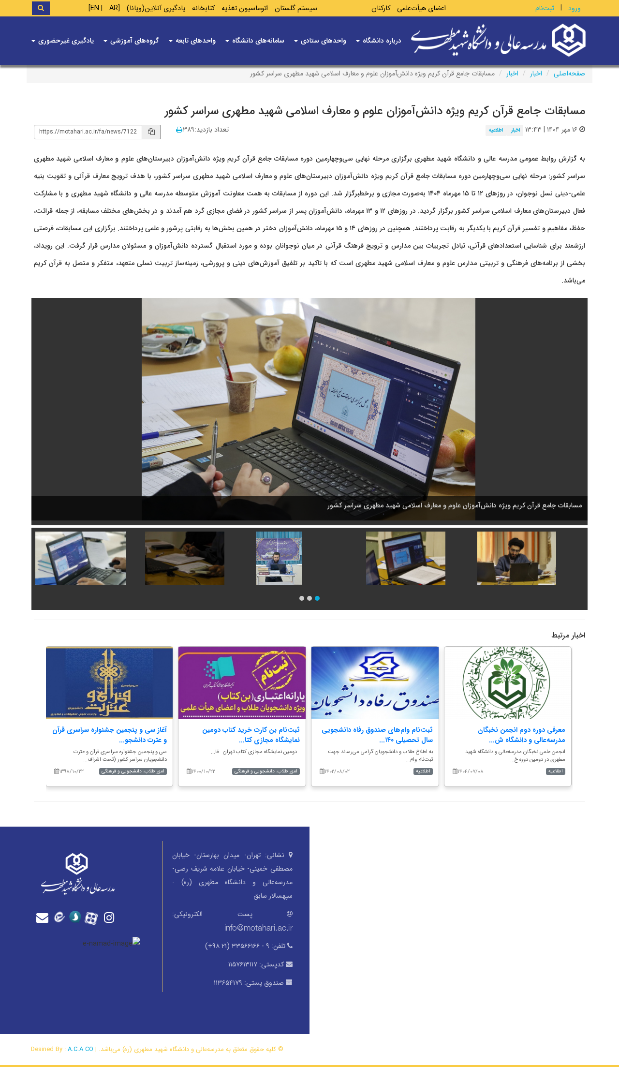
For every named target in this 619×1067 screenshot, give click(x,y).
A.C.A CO (80, 1049)
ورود (574, 8)
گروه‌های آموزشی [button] (133, 40)
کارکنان (380, 8)
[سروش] (77, 917)
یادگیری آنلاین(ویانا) (156, 8)
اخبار (536, 73)
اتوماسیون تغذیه (244, 8)
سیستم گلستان (296, 8)
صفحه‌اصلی (569, 73)
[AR (114, 8)
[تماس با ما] (44, 917)
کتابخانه (203, 8)
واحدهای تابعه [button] (195, 40)
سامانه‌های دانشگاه (257, 40)
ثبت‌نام (544, 8)
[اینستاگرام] (110, 917)
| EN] (95, 8)
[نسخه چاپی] (179, 130)
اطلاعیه (495, 130)
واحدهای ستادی (322, 40)
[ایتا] (61, 917)
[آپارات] (94, 917)
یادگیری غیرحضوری (65, 40)
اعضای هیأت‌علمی (421, 8)
